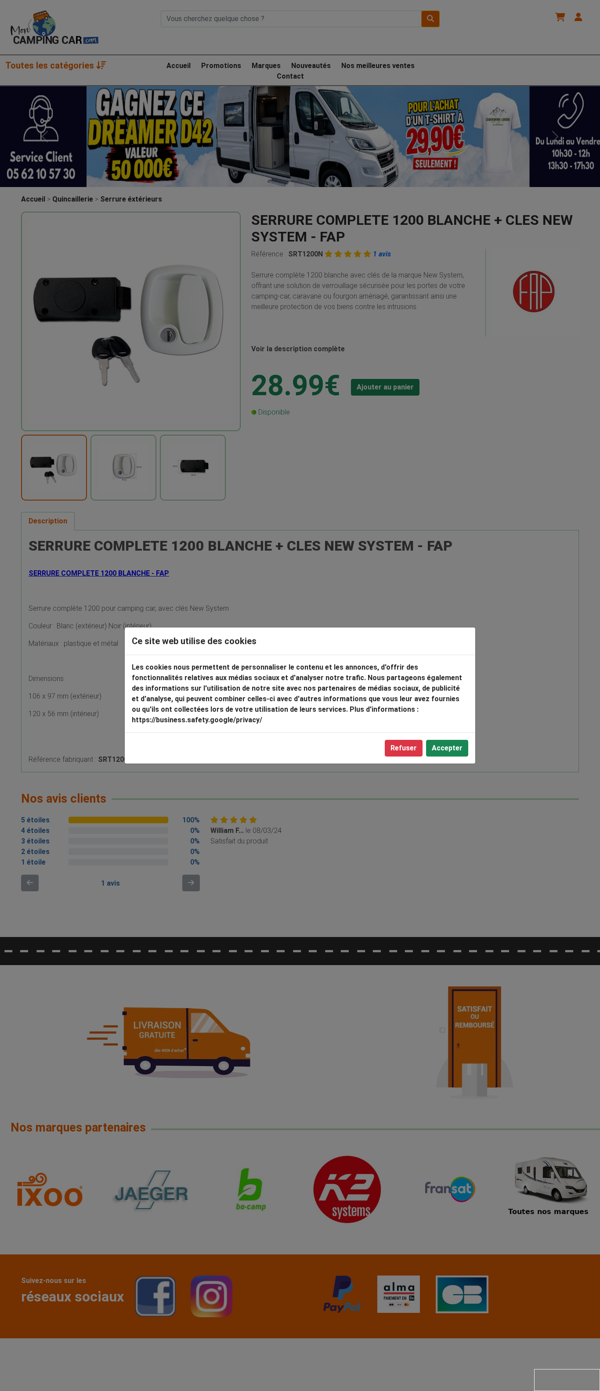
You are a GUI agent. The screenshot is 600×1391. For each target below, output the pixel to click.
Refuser (403, 748)
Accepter (447, 748)
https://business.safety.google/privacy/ (197, 720)
